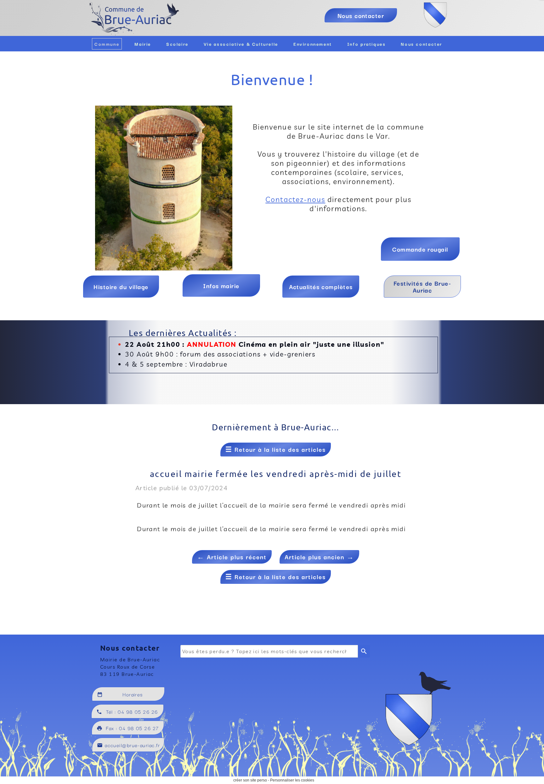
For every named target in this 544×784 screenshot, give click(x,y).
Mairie (142, 43)
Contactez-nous (295, 199)
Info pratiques (366, 43)
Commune (106, 43)
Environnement (312, 43)
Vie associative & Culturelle (241, 43)
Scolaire (177, 43)
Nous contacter (421, 43)
